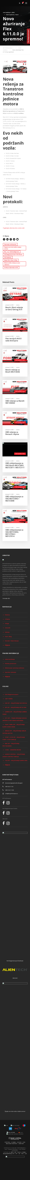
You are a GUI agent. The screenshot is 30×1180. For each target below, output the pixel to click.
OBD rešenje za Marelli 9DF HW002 (14, 402)
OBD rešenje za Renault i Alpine (12, 433)
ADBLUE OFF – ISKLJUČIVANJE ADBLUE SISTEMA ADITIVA (14, 732)
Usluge (7, 623)
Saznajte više (6, 598)
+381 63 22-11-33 (9, 786)
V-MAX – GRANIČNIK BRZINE (13, 750)
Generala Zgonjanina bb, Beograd (13, 783)
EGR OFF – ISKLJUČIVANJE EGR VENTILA (16, 703)
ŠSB (22, 1153)
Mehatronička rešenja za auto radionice (12, 263)
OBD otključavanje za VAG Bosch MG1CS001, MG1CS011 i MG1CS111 (14, 465)
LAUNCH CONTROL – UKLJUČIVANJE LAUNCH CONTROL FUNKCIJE (13, 755)
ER (19, 1153)
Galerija (7, 632)
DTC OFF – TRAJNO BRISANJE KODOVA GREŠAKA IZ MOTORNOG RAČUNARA (14, 719)
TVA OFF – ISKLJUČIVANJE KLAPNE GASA (16, 760)
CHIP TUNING (9, 699)
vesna (17, 305)
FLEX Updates (10, 14)
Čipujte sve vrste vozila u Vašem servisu (12, 248)
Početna (7, 615)
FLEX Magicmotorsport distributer (13, 254)
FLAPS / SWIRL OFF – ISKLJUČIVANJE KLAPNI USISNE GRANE (13, 726)
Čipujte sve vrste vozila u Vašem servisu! (15, 1111)
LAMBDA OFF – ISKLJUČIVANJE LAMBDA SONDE (14, 713)
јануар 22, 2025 (9, 305)
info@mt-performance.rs (11, 793)
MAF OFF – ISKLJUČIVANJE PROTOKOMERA (10, 745)
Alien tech (15, 978)
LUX (26, 1153)
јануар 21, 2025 (9, 367)
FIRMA (24, 1152)
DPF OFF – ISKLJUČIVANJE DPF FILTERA (15, 707)
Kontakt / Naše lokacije (12, 641)
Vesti (17, 14)
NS (15, 1152)
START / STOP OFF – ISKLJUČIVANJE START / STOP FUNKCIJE (13, 738)
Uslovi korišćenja (10, 659)
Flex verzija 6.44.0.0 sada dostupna (13, 339)
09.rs (19, 1152)
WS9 (12, 1152)
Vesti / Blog (8, 636)
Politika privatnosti (10, 663)
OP (16, 1153)
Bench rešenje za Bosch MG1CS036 (12, 371)
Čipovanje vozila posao (10, 244)
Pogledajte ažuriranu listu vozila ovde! (13, 228)
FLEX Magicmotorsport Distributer (15, 961)
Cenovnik (7, 628)
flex (5, 251)
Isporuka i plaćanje (10, 672)
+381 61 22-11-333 (9, 790)
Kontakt (21, 1143)
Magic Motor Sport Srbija (10, 260)
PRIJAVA (7, 645)
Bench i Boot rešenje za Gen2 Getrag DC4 (14, 308)
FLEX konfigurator (14, 251)
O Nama (7, 619)
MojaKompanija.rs (8, 1153)
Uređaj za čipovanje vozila (11, 267)
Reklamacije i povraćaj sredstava (14, 668)
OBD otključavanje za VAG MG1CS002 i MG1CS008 (14, 498)
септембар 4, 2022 (8, 12)
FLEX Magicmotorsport (11, 694)
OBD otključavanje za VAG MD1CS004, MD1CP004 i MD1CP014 (14, 533)
